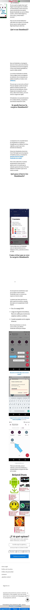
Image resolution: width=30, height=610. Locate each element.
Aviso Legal (5, 566)
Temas (15, 609)
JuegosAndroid (5, 609)
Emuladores (24, 609)
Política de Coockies (7, 569)
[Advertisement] (15, 46)
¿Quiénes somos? (6, 577)
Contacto (4, 574)
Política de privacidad (7, 571)
